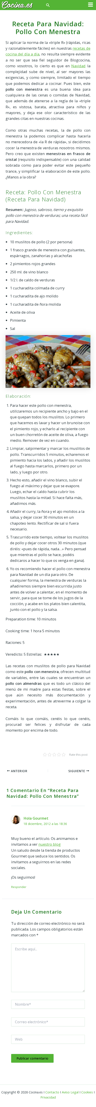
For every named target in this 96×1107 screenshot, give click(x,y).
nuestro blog (49, 844)
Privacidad (48, 1097)
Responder (18, 887)
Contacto (52, 1092)
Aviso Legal (70, 1092)
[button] (48, 5)
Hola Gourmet (35, 818)
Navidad (78, 65)
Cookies (87, 1092)
